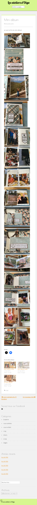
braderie (6, 420)
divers (5, 435)
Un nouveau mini (28, 397)
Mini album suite (9, 369)
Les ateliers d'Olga (18, 2)
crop (4, 431)
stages (5, 443)
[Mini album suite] (10, 365)
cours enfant (7, 427)
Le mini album (8, 382)
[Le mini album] (10, 378)
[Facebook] (1, 500)
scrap (7, 390)
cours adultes (7, 423)
